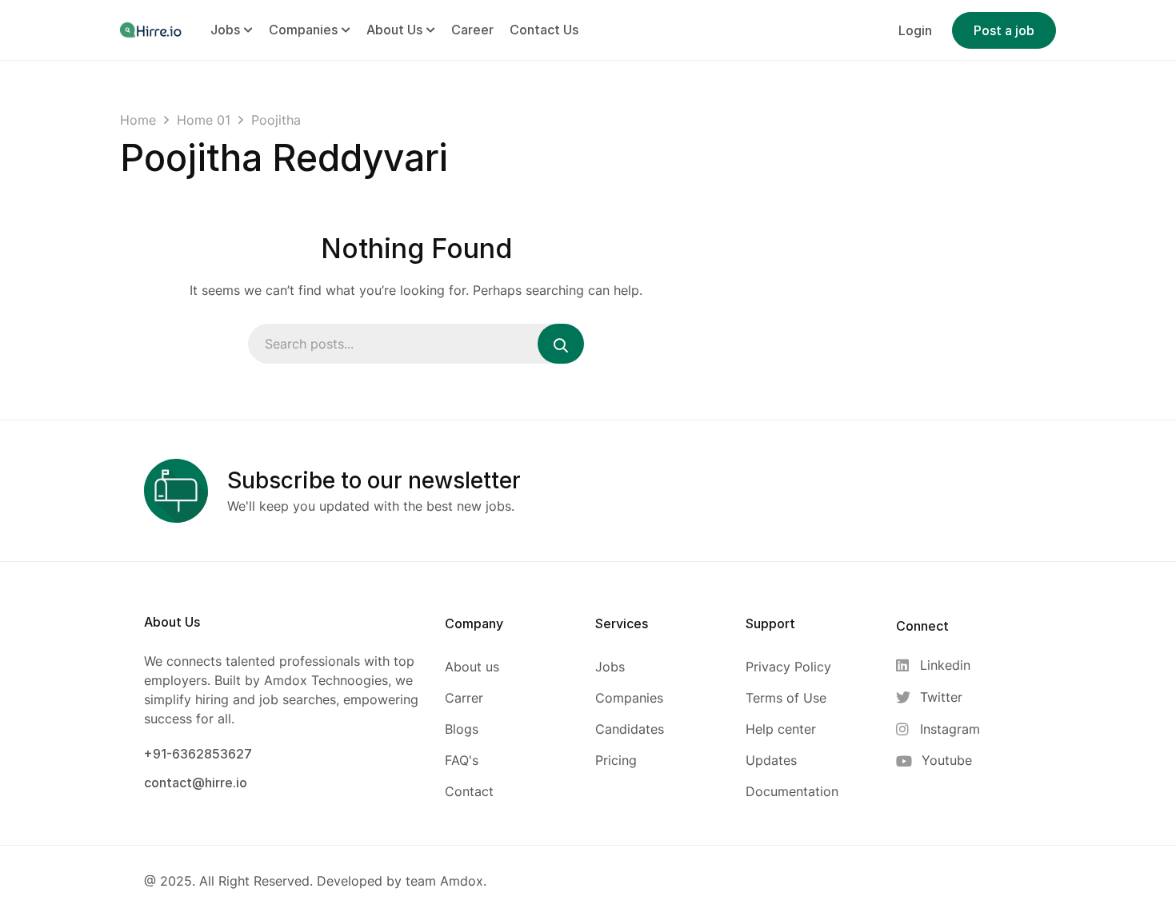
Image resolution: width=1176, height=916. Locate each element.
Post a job (1004, 30)
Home (138, 120)
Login (915, 30)
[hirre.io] (152, 30)
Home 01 (203, 120)
